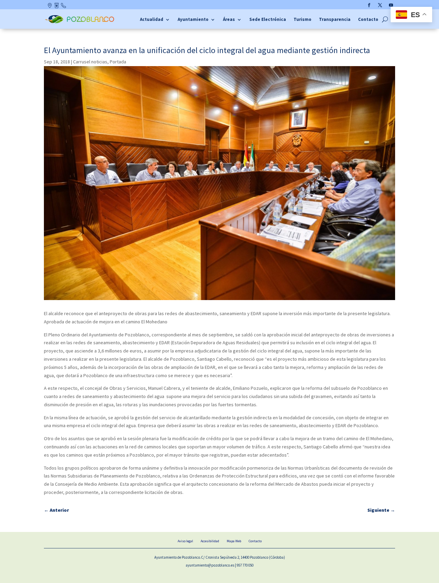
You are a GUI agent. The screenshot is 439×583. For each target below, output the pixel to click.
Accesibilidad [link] (210, 541)
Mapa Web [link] (234, 541)
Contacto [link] (64, 7)
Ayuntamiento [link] (193, 19)
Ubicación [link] (50, 7)
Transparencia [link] (335, 19)
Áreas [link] (229, 19)
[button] (369, 5)
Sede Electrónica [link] (267, 19)
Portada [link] (118, 62)
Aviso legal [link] (185, 541)
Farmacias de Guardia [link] (57, 7)
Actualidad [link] (151, 19)
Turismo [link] (302, 19)
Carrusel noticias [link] (90, 62)
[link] (80, 22)
